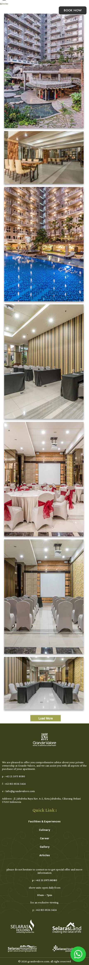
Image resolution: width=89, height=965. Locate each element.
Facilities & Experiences (44, 821)
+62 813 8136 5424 (15, 783)
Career (44, 838)
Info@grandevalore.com (20, 791)
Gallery (44, 846)
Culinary (44, 829)
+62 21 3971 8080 (15, 776)
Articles (44, 855)
